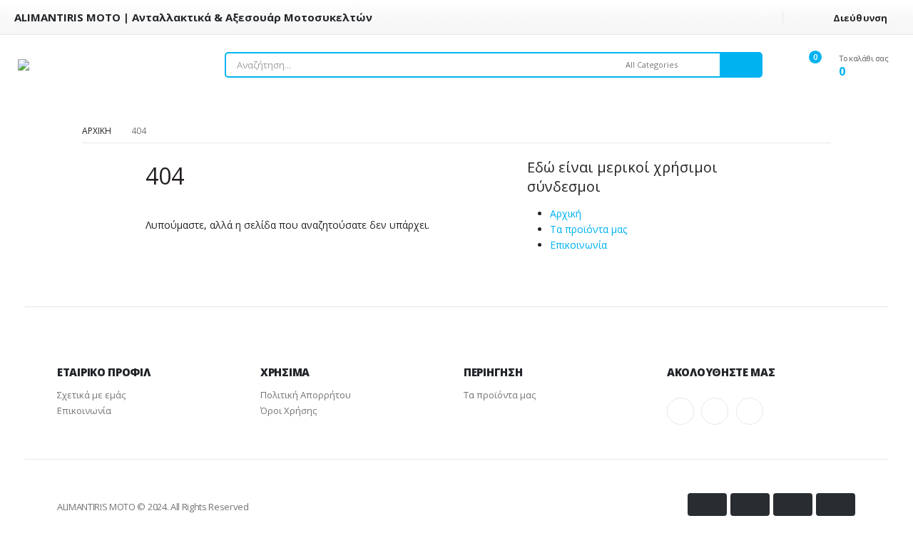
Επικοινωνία (578, 245)
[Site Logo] (100, 65)
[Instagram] (714, 411)
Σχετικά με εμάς (91, 394)
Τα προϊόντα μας (588, 229)
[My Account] (784, 65)
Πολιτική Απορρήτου (305, 394)
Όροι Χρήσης (288, 410)
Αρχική (565, 213)
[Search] (740, 64)
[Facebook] (680, 411)
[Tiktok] (749, 411)
